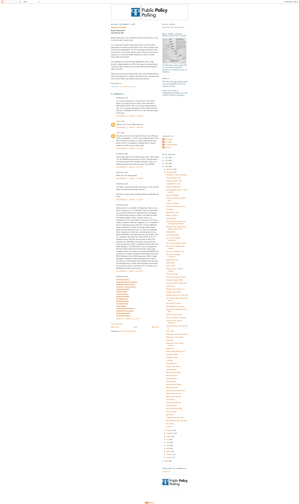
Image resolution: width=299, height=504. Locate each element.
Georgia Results (171, 378)
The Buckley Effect (172, 235)
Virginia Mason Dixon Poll (174, 417)
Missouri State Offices (173, 372)
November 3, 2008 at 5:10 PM (129, 200)
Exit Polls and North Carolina (176, 277)
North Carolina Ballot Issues (175, 351)
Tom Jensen (167, 147)
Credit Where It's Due (173, 184)
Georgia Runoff (171, 218)
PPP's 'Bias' (170, 331)
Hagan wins (170, 348)
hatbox (118, 133)
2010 (167, 160)
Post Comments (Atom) (128, 331)
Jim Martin (169, 209)
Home (135, 327)
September (170, 433)
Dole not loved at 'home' (174, 314)
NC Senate (169, 424)
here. (120, 83)
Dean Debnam (168, 139)
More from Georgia (172, 195)
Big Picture (170, 415)
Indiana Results (171, 369)
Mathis (118, 121)
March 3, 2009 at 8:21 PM (127, 319)
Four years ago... (172, 411)
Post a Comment (116, 324)
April (168, 448)
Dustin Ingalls (167, 142)
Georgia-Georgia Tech (173, 178)
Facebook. (181, 27)
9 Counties (169, 340)
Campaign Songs (172, 357)
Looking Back (170, 232)
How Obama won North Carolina (177, 334)
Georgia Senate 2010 (173, 187)
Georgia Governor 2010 (174, 181)
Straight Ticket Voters (173, 292)
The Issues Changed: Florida (176, 243)
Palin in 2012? (171, 266)
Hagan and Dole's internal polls (176, 283)
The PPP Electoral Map (174, 408)
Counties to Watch (172, 354)
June (168, 442)
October (169, 430)
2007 (167, 461)
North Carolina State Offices (175, 390)
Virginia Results (171, 405)
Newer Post (115, 327)
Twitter (172, 27)
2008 (167, 166)
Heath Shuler (170, 263)
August (169, 436)
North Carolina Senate (173, 393)
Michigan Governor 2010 (174, 280)
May (168, 445)
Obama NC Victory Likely (174, 337)
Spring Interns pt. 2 (172, 260)
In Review (169, 360)
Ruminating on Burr (172, 212)
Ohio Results (170, 399)
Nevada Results (171, 363)
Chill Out (169, 426)
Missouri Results (171, 375)
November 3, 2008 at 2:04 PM (129, 116)
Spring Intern (170, 286)
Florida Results (171, 381)
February (170, 454)
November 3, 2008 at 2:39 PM (129, 148)
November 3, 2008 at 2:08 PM (129, 127)
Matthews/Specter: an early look (177, 295)
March (169, 451)
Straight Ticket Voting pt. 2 (175, 289)
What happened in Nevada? (175, 306)
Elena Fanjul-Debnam (170, 145)
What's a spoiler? (172, 215)
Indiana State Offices (173, 366)
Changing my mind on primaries (176, 175)
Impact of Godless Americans (176, 318)
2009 (167, 163)
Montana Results (172, 387)
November (170, 172)
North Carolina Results (173, 396)
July (168, 439)
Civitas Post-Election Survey (176, 206)
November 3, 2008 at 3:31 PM (129, 167)
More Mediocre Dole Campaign (176, 420)
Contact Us (166, 471)
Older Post (155, 327)
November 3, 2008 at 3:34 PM (129, 178)
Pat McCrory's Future (173, 303)
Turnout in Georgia (172, 203)
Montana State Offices (173, 384)
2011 (167, 157)
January (169, 457)
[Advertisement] (177, 115)
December (170, 169)
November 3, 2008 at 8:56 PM (129, 271)
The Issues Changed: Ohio (175, 251)
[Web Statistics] (149, 503)
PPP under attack (172, 274)
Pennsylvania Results (173, 402)
